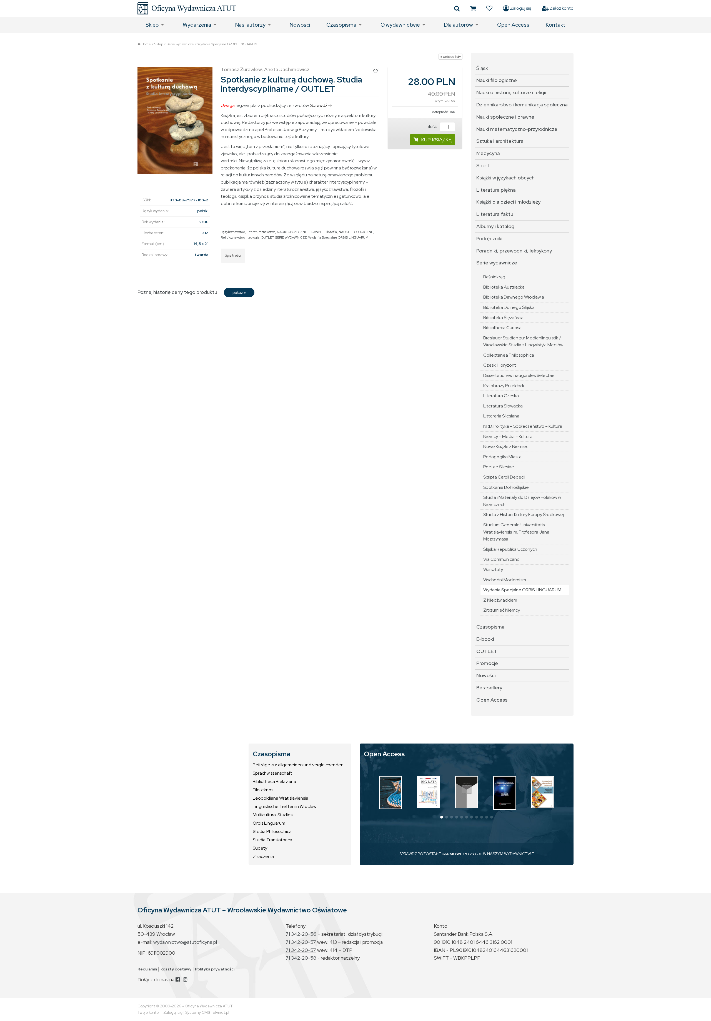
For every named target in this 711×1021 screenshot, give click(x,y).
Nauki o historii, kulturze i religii (511, 92)
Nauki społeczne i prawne (505, 117)
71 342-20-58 (301, 958)
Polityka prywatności (214, 969)
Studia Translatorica (272, 840)
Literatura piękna (496, 190)
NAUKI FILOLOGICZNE (356, 232)
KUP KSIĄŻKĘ (436, 139)
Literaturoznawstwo (261, 232)
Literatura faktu (494, 214)
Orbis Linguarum (269, 823)
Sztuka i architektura (500, 141)
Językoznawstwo (233, 232)
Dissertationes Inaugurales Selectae (519, 375)
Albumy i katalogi (495, 226)
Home (146, 44)
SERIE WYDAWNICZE (291, 237)
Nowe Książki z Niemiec (505, 446)
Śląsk (482, 68)
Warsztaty (493, 569)
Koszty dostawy (176, 969)
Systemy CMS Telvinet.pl (207, 1012)
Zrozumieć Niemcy (501, 610)
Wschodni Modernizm (504, 580)
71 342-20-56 (301, 934)
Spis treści (233, 255)
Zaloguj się (520, 8)
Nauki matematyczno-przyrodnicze (516, 129)
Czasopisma (341, 24)
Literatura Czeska (501, 396)
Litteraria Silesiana (501, 416)
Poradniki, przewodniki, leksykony (514, 250)
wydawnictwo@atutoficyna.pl (185, 942)
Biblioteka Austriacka (504, 287)
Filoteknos (263, 790)
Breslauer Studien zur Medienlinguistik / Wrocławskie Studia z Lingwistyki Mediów (523, 341)
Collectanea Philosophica (508, 355)
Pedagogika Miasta (502, 457)
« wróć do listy (450, 56)
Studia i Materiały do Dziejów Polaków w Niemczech (522, 500)
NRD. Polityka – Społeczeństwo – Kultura (522, 426)
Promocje (487, 663)
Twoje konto (148, 1012)
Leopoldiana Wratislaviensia (280, 798)
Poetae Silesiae (498, 467)
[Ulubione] (489, 8)
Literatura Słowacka (503, 406)
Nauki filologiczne (496, 80)
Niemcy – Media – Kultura (507, 436)
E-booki (485, 639)
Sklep (152, 24)
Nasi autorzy (250, 24)
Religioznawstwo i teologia (240, 237)
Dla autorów (458, 24)
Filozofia (330, 232)
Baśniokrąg (494, 277)
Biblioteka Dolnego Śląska (509, 307)
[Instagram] (185, 979)
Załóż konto (561, 8)
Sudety (260, 848)
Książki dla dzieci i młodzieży (508, 202)
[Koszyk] (473, 8)
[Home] (186, 8)
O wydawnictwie (400, 24)
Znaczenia (263, 856)
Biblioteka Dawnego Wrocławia (513, 297)
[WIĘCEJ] (390, 792)
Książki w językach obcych (505, 177)
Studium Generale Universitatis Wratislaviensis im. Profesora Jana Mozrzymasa (516, 532)
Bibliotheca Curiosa (502, 328)
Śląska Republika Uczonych (510, 549)
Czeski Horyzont (499, 365)
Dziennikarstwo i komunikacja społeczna (522, 104)
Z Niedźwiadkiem (500, 600)
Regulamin (147, 969)
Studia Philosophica (272, 831)
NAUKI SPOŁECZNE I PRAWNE (300, 232)
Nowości (300, 24)
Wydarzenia (197, 24)
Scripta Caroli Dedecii (504, 477)
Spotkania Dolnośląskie (506, 487)
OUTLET (267, 237)
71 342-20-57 (301, 942)
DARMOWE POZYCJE (462, 853)
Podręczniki (489, 238)
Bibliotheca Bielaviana (274, 781)
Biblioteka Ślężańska (503, 318)
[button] (441, 817)
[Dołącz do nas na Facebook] (178, 979)
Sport (482, 165)
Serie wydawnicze (180, 44)
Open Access (513, 24)
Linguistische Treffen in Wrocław (284, 806)
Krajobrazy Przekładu (504, 386)
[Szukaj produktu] (457, 8)
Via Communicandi (501, 559)
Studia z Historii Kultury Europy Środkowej (523, 514)
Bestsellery (489, 687)
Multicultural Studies (272, 815)
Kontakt (555, 24)
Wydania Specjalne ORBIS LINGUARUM (227, 44)
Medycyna (488, 153)
